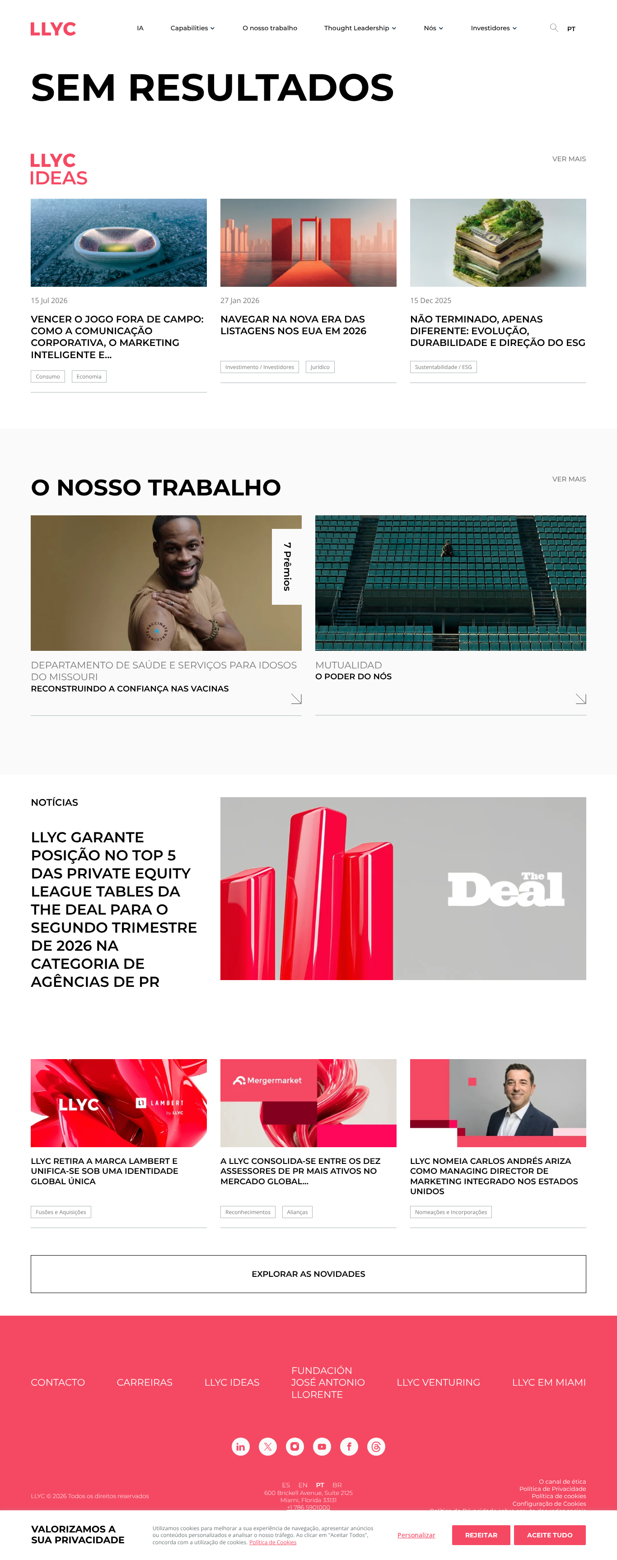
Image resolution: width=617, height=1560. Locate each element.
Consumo (48, 376)
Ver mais (569, 159)
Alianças (297, 1212)
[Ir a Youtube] (322, 1447)
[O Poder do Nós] (450, 583)
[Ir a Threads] (376, 1447)
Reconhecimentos (248, 1212)
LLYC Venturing (438, 1382)
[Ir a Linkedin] (241, 1447)
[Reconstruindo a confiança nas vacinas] (166, 583)
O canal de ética (562, 1481)
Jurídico (320, 367)
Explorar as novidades (308, 1274)
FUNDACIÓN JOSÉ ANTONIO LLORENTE (328, 1383)
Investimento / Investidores (259, 367)
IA (140, 28)
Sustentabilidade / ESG (443, 367)
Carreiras (145, 1382)
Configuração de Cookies (549, 1504)
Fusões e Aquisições (61, 1212)
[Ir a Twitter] (268, 1447)
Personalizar (416, 1535)
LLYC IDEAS (231, 1382)
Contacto (58, 1382)
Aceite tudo (550, 1535)
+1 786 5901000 (308, 1507)
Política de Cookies (272, 1542)
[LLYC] (53, 29)
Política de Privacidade (552, 1489)
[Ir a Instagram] (295, 1447)
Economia (89, 376)
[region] (308, 1535)
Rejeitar (481, 1535)
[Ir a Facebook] (349, 1447)
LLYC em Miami (549, 1382)
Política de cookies (559, 1496)
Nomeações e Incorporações (451, 1212)
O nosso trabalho (270, 28)
